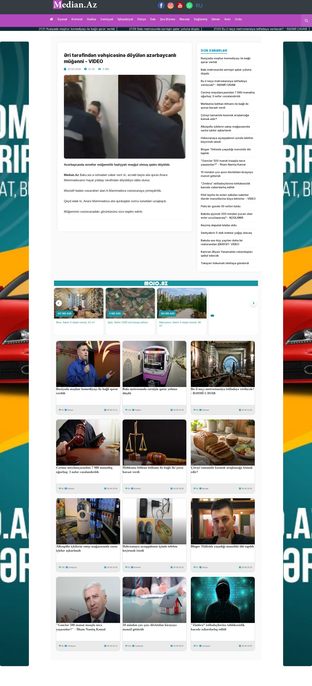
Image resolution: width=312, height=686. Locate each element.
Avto (227, 19)
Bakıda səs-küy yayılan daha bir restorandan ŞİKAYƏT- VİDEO (222, 242)
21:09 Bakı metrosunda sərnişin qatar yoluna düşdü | (109, 29)
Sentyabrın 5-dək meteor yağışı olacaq (226, 233)
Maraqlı (184, 19)
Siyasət (62, 19)
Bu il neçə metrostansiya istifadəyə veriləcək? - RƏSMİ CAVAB (224, 83)
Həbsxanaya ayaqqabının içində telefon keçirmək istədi (227, 139)
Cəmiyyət (106, 19)
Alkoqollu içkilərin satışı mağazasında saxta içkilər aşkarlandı (225, 128)
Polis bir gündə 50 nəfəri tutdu (220, 206)
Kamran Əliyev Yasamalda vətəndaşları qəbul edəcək (227, 253)
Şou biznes (167, 19)
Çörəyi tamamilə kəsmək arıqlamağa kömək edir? (225, 117)
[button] (59, 303)
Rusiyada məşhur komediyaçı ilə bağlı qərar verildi (225, 60)
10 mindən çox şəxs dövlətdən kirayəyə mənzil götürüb (227, 174)
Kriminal (77, 19)
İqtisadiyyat (125, 19)
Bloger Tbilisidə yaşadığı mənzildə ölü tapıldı (226, 151)
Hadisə (91, 19)
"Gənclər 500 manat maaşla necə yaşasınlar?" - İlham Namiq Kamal (223, 162)
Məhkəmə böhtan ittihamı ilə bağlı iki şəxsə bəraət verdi (224, 105)
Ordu (238, 19)
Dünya (141, 19)
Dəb (153, 19)
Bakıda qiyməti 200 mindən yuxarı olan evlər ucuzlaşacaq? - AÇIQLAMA (226, 215)
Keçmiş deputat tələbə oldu (219, 225)
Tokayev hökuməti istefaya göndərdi (225, 263)
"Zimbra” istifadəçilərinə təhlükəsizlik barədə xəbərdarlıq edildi (225, 185)
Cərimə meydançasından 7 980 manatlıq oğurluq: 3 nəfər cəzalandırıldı (228, 94)
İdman (216, 19)
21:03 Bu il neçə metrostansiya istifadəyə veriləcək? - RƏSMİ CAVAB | (205, 29)
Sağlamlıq (200, 19)
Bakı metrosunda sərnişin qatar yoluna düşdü (226, 71)
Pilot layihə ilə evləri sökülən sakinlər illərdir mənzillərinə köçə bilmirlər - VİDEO (228, 196)
